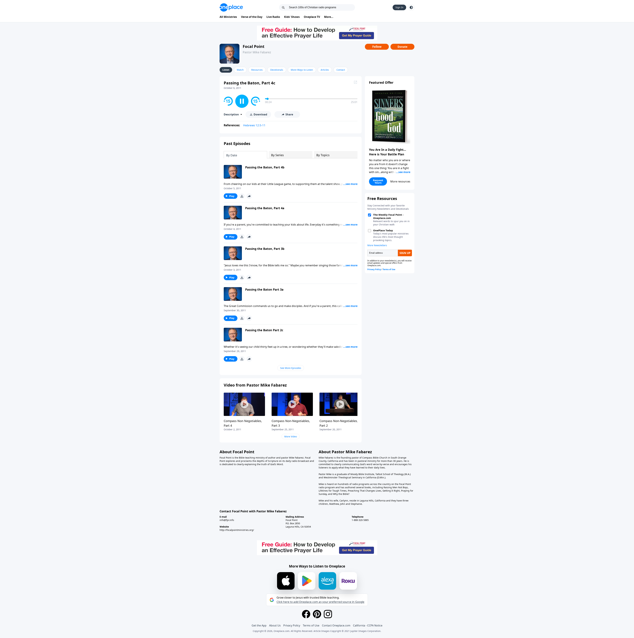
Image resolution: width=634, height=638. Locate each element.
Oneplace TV (312, 17)
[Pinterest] (317, 614)
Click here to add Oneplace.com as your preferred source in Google (320, 602)
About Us (275, 625)
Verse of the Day (251, 17)
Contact (340, 69)
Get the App (259, 625)
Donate (402, 47)
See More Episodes (290, 368)
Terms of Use (311, 625)
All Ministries (228, 17)
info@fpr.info (227, 520)
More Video (290, 436)
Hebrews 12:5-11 (254, 125)
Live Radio (273, 17)
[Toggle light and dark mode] (411, 7)
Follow (377, 47)
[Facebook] (306, 614)
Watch (240, 69)
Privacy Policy (291, 625)
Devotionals (276, 69)
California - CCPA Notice (367, 625)
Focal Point (253, 46)
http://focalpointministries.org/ (237, 530)
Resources (257, 69)
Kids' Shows (292, 17)
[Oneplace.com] (231, 7)
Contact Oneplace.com (336, 625)
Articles (325, 69)
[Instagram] (328, 614)
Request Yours (378, 181)
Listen (225, 69)
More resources (400, 181)
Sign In (399, 7)
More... (328, 17)
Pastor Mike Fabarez (257, 52)
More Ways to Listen (302, 69)
